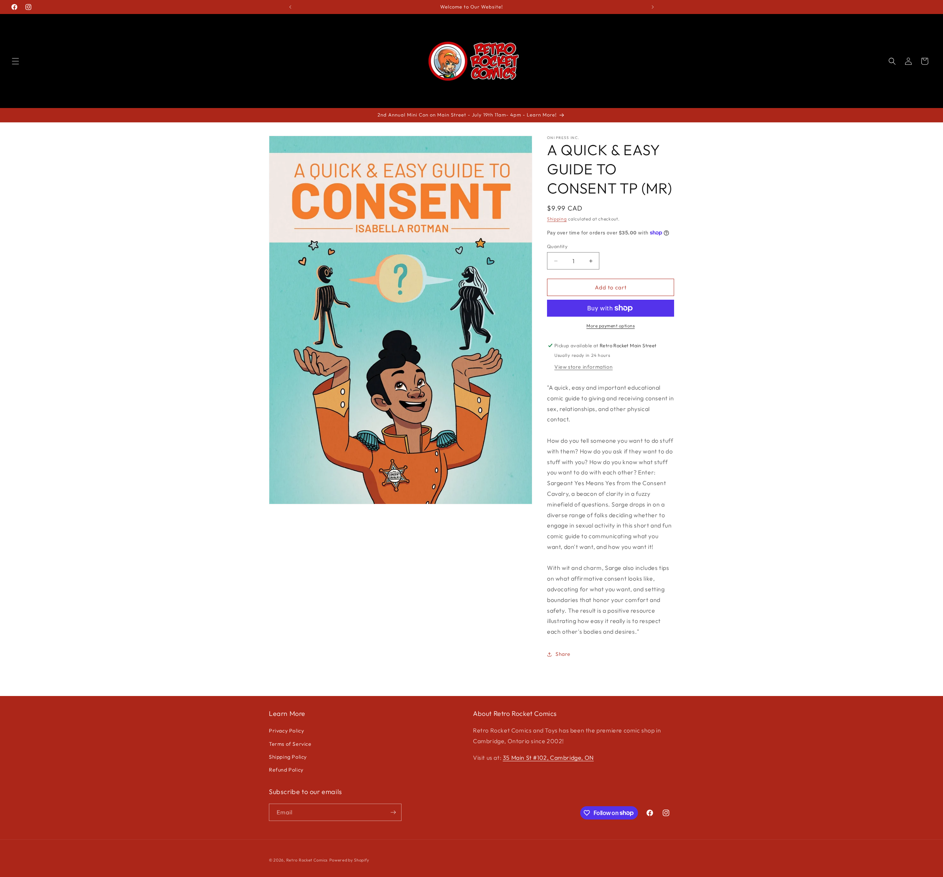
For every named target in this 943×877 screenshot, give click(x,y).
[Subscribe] (393, 812)
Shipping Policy (288, 757)
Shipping (557, 219)
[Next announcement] (653, 7)
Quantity (557, 246)
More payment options (610, 325)
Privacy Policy (286, 730)
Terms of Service (290, 744)
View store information (583, 366)
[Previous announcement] (290, 7)
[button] (15, 61)
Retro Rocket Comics (307, 860)
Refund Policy (286, 769)
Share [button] (563, 654)
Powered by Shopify (349, 860)
